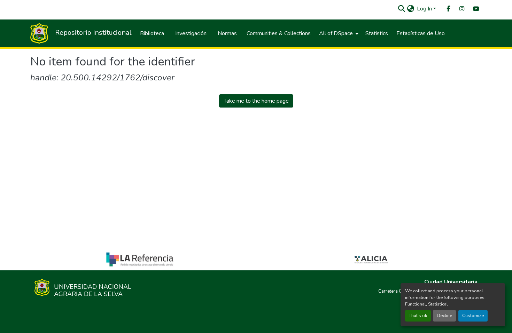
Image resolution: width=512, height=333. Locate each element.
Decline (444, 315)
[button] (401, 9)
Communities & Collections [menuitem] (279, 33)
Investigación (191, 33)
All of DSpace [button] (336, 33)
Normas (227, 33)
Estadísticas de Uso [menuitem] (420, 33)
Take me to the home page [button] (256, 101)
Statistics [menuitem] (376, 33)
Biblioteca (152, 33)
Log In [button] (425, 9)
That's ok (418, 315)
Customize (473, 315)
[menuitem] (447, 9)
